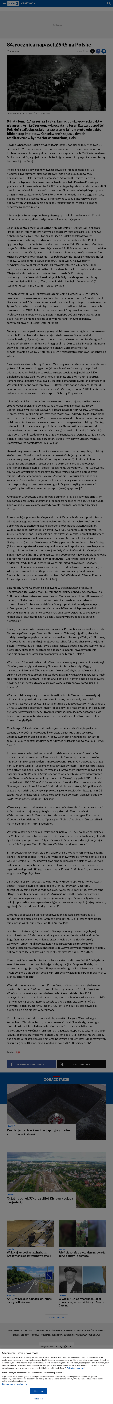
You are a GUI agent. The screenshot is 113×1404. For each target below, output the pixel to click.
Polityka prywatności (76, 1368)
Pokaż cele (38, 1399)
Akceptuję (38, 1391)
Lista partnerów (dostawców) (14, 1384)
